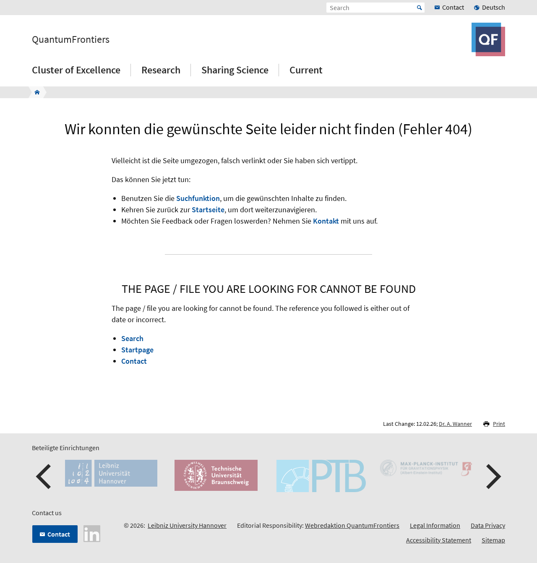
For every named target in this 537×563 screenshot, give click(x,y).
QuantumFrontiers (70, 39)
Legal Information (435, 525)
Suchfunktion (198, 198)
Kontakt (326, 221)
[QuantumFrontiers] (34, 92)
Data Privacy (488, 525)
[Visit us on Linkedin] (92, 533)
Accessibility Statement (438, 540)
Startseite (208, 209)
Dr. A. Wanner (455, 423)
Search (132, 338)
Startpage (137, 349)
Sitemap (493, 540)
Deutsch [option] (493, 7)
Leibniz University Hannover (187, 525)
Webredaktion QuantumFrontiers (352, 525)
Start (419, 8)
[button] (44, 476)
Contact (134, 361)
